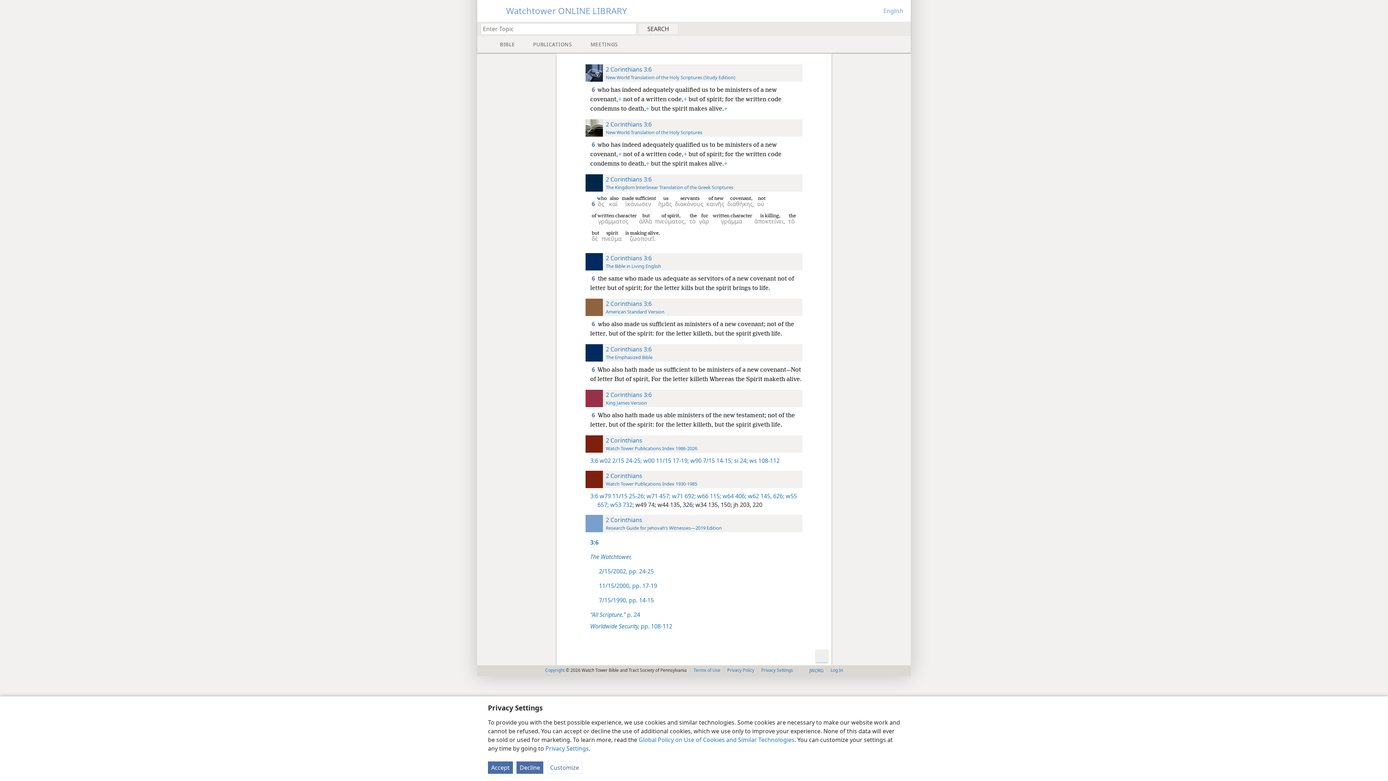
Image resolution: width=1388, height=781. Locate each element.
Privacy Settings (567, 748)
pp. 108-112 (631, 626)
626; (778, 496)
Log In (837, 670)
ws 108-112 (764, 461)
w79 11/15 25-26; (622, 496)
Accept (500, 768)
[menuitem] (902, 28)
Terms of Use (707, 670)
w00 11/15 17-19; (665, 461)
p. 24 (615, 615)
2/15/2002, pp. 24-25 (626, 571)
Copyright (555, 670)
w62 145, (759, 496)
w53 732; (621, 505)
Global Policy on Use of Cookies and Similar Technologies (716, 740)
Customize (564, 768)
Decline (530, 768)
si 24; (740, 461)
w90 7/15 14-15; (711, 461)
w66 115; (708, 496)
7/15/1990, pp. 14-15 (626, 600)
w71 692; (683, 496)
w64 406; (733, 496)
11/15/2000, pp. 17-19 (628, 586)
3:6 (594, 461)
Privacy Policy (740, 670)
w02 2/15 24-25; (621, 461)
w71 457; (658, 496)
